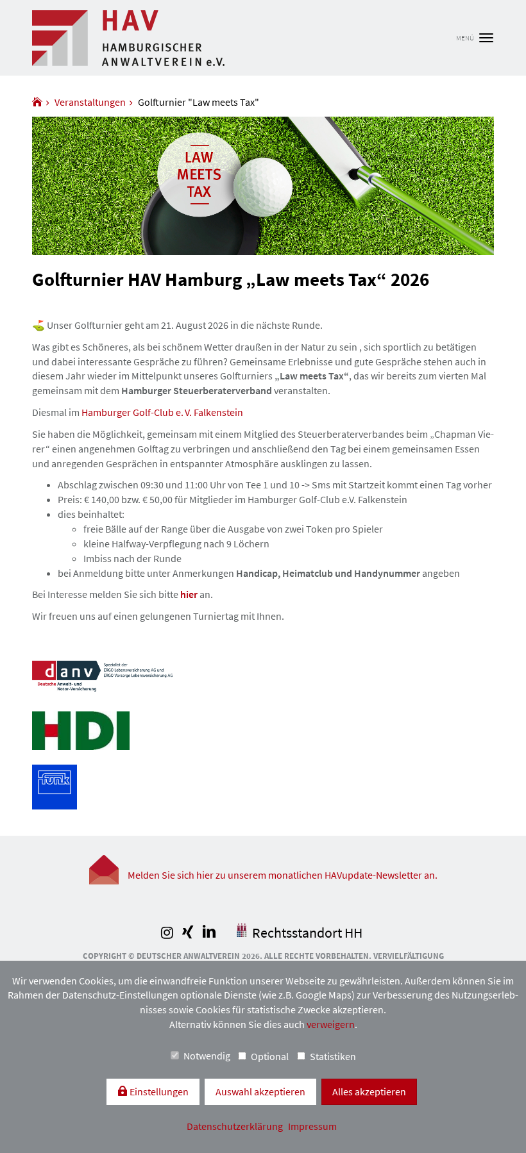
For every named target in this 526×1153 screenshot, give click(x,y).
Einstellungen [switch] (158, 1091)
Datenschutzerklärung (236, 1126)
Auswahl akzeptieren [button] (260, 1091)
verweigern (331, 1024)
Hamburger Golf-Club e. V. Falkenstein (162, 412)
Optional (270, 1056)
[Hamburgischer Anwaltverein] (37, 101)
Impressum (312, 1126)
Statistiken (333, 1056)
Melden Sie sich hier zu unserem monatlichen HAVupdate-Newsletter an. (282, 874)
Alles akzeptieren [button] (369, 1091)
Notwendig (206, 1055)
